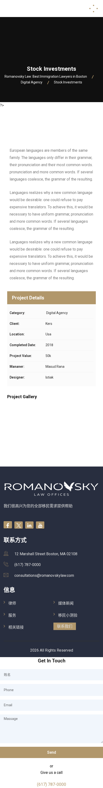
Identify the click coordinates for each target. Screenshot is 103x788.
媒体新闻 (66, 603)
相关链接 (16, 627)
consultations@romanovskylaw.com (44, 575)
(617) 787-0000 (27, 564)
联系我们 (64, 626)
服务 (12, 615)
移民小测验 (67, 615)
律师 (12, 603)
